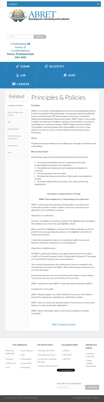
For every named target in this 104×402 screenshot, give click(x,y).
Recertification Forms (46, 355)
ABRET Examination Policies (64, 324)
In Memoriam (12, 146)
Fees (8, 367)
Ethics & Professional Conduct (15, 113)
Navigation (13, 4)
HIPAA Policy (11, 363)
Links (9, 152)
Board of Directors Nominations (14, 137)
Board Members (14, 129)
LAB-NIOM (67, 355)
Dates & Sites (26, 363)
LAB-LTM (66, 359)
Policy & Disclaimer (31, 398)
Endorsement (26, 359)
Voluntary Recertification (48, 366)
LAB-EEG (66, 351)
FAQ (23, 355)
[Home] (39, 20)
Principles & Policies (15, 105)
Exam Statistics (27, 351)
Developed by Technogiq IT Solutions (86, 398)
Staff (9, 122)
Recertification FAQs (46, 351)
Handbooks (25, 367)
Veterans (9, 359)
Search (39, 37)
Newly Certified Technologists (91, 363)
